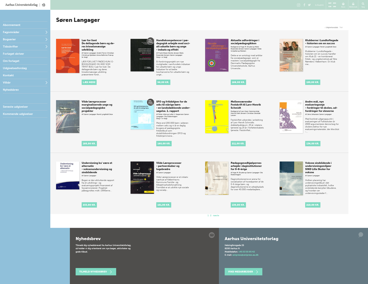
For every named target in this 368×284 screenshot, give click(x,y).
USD (334, 6)
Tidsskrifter (10, 46)
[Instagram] (298, 5)
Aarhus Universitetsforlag (25, 5)
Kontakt (8, 75)
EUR (329, 6)
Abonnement (11, 25)
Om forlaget (11, 61)
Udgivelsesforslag (15, 68)
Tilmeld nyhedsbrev (93, 271)
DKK (334, 3)
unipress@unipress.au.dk (245, 255)
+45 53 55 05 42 (246, 251)
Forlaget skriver (13, 53)
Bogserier (9, 39)
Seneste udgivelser (15, 106)
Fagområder (11, 32)
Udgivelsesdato (331, 27)
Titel (341, 27)
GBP (329, 3)
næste (216, 215)
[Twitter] (309, 5)
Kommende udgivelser (18, 114)
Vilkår (7, 82)
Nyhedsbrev (11, 89)
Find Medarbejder (240, 271)
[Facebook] (304, 5)
